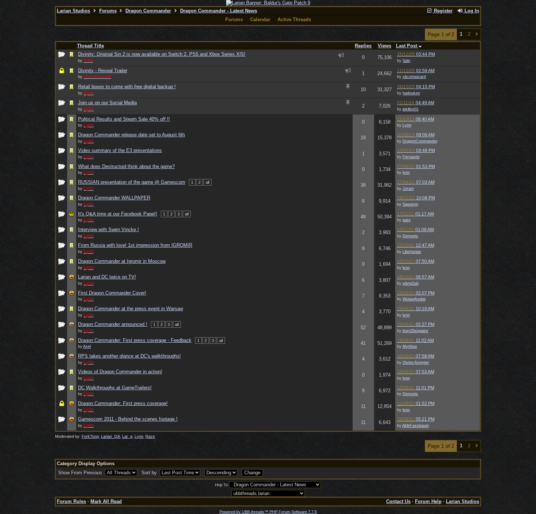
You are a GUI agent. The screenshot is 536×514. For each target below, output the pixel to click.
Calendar (260, 19)
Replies (363, 45)
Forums (108, 10)
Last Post (407, 45)
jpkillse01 (411, 109)
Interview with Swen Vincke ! (108, 229)
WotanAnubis (414, 299)
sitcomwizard (414, 76)
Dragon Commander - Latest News (218, 10)
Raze (150, 436)
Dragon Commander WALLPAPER (114, 197)
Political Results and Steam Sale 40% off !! (124, 119)
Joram (408, 188)
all (207, 182)
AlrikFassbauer (415, 425)
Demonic (410, 236)
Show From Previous (81, 472)
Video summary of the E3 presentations (120, 150)
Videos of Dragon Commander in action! (120, 371)
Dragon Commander (148, 10)
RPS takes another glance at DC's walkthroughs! (129, 356)
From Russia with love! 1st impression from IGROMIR (135, 245)
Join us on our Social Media (107, 102)
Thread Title (90, 45)
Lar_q (127, 436)
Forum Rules (71, 501)
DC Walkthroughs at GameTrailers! (115, 387)
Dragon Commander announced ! (112, 324)
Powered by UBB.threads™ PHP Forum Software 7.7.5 (268, 512)
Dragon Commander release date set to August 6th (131, 134)
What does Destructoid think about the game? (126, 166)
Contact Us (398, 501)
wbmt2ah (411, 283)
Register (442, 10)
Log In (471, 10)
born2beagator (415, 330)
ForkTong (90, 436)
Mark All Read (106, 501)
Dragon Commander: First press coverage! (123, 403)
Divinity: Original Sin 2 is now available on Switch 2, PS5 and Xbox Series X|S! (161, 54)
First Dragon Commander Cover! (112, 293)
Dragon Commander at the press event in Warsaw (130, 308)
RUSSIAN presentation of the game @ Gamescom (131, 182)
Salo (406, 60)
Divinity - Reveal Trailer (102, 70)
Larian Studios (73, 10)
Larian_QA (110, 436)
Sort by (149, 472)
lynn (406, 172)
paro (407, 220)
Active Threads (294, 19)
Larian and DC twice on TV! (107, 277)
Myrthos (410, 346)
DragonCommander (420, 141)
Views (384, 45)
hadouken (411, 93)
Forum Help (428, 501)
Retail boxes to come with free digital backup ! (127, 86)
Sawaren (410, 204)
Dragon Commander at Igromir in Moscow (122, 261)
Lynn (407, 125)
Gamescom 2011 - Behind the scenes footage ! (128, 419)
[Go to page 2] (477, 34)
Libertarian (412, 251)
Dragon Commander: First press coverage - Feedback (134, 340)
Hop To (221, 485)
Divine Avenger (416, 362)
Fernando (411, 157)
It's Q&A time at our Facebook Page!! (117, 214)
